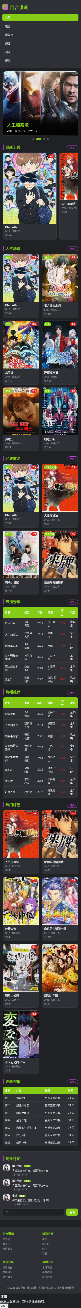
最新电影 (7, 1267)
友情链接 (7, 1248)
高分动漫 (7, 1277)
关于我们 (7, 1239)
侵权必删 (47, 1277)
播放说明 (47, 1272)
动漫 (8, 52)
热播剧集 (7, 1272)
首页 (8, 17)
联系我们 (7, 1244)
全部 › (73, 1082)
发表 (72, 1212)
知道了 (4, 1305)
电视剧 (9, 34)
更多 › (73, 148)
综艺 (8, 43)
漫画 (8, 60)
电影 (8, 26)
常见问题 (47, 1267)
